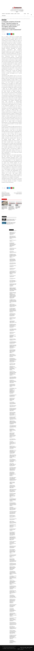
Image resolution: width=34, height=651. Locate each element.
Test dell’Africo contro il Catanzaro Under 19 (13, 268)
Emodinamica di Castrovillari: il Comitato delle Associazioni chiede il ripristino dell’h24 (13, 381)
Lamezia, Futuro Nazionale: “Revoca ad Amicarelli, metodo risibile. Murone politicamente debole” (13, 512)
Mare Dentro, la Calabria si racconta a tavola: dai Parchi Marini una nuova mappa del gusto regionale (13, 418)
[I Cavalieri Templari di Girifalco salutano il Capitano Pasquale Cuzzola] (18, 203)
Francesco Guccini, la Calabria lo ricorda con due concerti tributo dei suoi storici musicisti (13, 447)
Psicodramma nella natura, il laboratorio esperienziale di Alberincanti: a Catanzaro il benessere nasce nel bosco (13, 346)
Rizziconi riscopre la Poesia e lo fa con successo (13, 519)
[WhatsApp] (13, 34)
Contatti (21, 647)
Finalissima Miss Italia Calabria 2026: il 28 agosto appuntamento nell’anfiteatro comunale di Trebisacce (13, 614)
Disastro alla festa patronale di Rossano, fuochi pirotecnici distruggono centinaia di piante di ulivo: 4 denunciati (13, 474)
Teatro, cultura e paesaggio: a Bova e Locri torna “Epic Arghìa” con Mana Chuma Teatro (13, 464)
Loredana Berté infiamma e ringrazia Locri (13, 266)
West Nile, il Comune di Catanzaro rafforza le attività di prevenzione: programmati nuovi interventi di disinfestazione (12, 601)
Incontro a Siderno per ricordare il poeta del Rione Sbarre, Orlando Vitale (13, 281)
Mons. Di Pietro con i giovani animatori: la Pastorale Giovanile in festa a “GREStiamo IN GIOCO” (13, 627)
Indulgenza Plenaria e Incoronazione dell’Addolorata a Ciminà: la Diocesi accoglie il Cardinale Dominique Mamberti (13, 368)
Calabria (5, 18)
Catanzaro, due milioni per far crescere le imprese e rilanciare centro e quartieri (13, 555)
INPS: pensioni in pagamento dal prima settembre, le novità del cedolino (13, 430)
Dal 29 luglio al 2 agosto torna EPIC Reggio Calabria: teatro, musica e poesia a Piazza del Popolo (11, 223)
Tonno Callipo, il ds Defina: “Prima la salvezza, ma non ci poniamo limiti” (13, 330)
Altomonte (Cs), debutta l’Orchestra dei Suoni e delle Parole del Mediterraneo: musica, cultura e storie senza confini (13, 495)
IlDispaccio (19, 648)
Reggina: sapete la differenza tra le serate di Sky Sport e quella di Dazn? (13, 522)
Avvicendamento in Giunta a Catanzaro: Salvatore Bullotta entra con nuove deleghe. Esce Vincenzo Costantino (5, 207)
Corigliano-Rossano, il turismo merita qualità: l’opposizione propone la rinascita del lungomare (13, 260)
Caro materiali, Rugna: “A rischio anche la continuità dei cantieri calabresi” (13, 342)
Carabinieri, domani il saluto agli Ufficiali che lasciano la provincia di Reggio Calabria (12, 486)
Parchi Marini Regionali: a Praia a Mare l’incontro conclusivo (13, 529)
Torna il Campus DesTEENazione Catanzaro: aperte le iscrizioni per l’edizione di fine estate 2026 (13, 609)
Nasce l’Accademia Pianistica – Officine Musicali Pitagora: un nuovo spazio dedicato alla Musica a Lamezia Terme (13, 560)
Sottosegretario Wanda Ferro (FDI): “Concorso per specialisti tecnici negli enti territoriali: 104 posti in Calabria (13, 255)
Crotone (19, 649)
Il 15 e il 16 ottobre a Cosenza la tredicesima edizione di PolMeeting (12, 403)
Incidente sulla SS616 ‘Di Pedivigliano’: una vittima (13, 339)
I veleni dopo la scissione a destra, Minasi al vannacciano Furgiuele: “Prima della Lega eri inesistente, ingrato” (13, 451)
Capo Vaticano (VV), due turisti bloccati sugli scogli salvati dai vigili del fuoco (13, 564)
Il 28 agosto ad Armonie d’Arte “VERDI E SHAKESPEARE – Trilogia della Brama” (13, 336)
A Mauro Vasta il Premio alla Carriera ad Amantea (13, 263)
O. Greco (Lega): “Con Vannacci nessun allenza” (13, 439)
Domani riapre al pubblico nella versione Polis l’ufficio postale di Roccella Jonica (13, 378)
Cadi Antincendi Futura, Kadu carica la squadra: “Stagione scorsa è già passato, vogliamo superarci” (12, 351)
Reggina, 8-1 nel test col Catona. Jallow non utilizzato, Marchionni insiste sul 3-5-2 (13, 233)
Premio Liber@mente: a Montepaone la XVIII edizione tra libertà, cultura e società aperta (13, 460)
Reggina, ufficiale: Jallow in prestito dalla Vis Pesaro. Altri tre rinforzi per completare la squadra (13, 490)
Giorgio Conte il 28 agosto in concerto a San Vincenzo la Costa (13, 249)
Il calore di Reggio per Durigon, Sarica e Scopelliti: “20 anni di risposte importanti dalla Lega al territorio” (11, 220)
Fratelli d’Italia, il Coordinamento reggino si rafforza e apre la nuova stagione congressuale (13, 508)
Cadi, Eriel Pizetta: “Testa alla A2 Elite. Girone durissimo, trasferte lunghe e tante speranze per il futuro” (13, 592)
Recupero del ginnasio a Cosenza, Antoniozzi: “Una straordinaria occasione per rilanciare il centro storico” (13, 623)
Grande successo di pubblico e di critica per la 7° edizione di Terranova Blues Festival (13, 355)
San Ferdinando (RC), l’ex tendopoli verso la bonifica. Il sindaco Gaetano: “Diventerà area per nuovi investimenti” (13, 587)
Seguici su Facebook (29, 647)
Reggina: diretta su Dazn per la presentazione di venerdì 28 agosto (13, 547)
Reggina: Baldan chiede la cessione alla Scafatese (13, 406)
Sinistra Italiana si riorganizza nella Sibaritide (13, 252)
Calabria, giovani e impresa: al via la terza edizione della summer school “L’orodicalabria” (13, 605)
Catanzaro (7, 18)
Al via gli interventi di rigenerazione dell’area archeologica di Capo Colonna (12, 385)
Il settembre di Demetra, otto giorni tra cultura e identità (13, 318)
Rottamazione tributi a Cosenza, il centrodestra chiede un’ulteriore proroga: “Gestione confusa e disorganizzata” (13, 413)
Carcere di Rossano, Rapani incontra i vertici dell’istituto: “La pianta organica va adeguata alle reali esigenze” (13, 619)
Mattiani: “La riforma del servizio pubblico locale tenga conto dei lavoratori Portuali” (13, 237)
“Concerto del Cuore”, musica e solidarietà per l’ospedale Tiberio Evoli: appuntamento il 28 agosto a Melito (13, 572)
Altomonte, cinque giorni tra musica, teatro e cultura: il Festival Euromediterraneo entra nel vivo (13, 542)
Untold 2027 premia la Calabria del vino (12, 332)
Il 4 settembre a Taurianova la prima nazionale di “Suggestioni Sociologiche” (13, 641)
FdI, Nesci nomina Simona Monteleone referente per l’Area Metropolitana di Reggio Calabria (13, 409)
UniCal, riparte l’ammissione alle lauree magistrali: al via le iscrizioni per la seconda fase (13, 443)
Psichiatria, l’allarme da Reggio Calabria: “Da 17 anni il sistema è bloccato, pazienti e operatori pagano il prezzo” (13, 538)
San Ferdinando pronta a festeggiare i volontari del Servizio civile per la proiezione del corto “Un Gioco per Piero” (13, 325)
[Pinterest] (11, 34)
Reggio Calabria (23, 648)
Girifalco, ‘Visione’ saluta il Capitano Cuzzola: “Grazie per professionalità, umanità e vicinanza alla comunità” (13, 456)
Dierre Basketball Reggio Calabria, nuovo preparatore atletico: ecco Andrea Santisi (13, 526)
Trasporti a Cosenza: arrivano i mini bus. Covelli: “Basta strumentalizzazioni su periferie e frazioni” (13, 305)
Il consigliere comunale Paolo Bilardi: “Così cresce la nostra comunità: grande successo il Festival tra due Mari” (13, 301)
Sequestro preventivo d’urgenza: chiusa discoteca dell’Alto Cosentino (12, 399)
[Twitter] (9, 34)
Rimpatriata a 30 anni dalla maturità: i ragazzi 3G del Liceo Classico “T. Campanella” (13, 285)
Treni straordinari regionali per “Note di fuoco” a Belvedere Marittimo (13, 396)
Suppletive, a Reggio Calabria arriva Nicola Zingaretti (12, 483)
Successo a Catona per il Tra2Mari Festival (13, 276)
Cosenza (29, 648)
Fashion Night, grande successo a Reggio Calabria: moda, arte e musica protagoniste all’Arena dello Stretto (12, 533)
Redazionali (4, 216)
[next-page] (3, 211)
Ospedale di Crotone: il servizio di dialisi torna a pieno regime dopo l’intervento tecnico (13, 314)
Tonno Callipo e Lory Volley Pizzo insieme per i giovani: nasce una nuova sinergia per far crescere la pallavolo (13, 577)
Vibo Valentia (21, 649)
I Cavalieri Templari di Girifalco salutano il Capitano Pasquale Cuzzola (13, 322)
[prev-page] (2, 211)
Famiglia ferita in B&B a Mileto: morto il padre (12, 364)
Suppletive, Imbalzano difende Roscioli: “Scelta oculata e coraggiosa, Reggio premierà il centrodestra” (13, 568)
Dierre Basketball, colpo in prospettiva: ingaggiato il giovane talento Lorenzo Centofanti (13, 499)
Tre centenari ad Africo (12, 278)
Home (2, 18)
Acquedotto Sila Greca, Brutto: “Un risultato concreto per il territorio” (13, 516)
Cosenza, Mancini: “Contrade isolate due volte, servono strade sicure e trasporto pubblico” (13, 596)
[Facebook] (7, 34)
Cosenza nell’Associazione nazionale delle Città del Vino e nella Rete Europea (13, 426)
